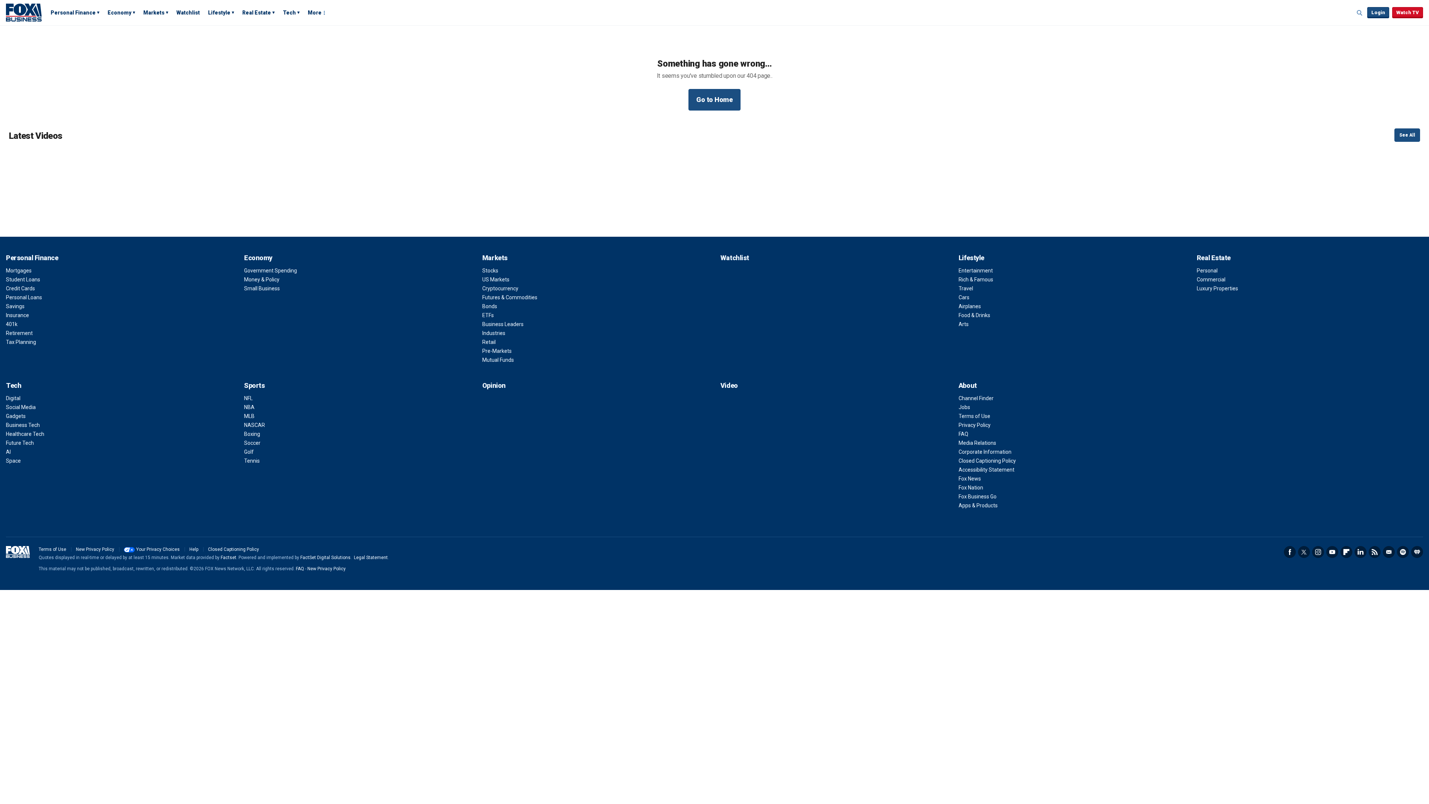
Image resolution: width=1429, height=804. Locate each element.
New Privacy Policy (95, 549)
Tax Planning (21, 342)
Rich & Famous (976, 280)
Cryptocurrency (500, 288)
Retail (489, 342)
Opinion (494, 385)
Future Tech (20, 443)
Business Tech (23, 425)
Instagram (1318, 552)
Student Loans (23, 280)
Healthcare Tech (25, 434)
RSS (1375, 552)
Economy (119, 13)
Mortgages (19, 271)
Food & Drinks (974, 315)
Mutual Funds (498, 360)
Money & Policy (261, 280)
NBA (249, 407)
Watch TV (1407, 12)
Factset (228, 557)
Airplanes (970, 306)
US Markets (495, 280)
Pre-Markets (497, 351)
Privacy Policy (975, 425)
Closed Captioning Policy (987, 461)
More (315, 13)
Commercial (1211, 280)
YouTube (1332, 552)
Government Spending (270, 271)
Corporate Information (985, 452)
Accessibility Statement (986, 470)
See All (1407, 135)
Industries (493, 333)
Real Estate (256, 13)
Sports (254, 385)
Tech (289, 13)
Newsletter (1389, 552)
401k (11, 324)
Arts (964, 324)
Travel (966, 288)
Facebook (1290, 552)
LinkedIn (1360, 552)
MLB (249, 416)
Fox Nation (971, 488)
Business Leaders (503, 324)
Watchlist (188, 13)
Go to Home (714, 99)
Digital (13, 398)
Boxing (252, 434)
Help (193, 549)
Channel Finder (976, 398)
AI (8, 452)
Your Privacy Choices (158, 549)
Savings (15, 306)
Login (1378, 12)
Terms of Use (974, 416)
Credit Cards (20, 288)
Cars (964, 297)
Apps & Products (978, 505)
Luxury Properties (1217, 288)
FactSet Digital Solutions (325, 557)
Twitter (1304, 552)
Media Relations (977, 443)
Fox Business (24, 12)
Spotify (1403, 552)
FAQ (963, 434)
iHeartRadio (1417, 552)
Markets (153, 13)
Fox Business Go (978, 497)
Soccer (252, 443)
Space (13, 461)
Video (729, 385)
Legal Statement (371, 557)
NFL (248, 398)
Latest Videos (35, 136)
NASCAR (254, 425)
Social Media (21, 407)
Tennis (252, 461)
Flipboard (1346, 552)
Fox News (970, 479)
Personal (1207, 271)
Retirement (19, 333)
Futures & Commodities (509, 297)
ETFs (488, 315)
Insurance (17, 315)
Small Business (262, 288)
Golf (249, 452)
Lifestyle (219, 13)
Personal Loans (24, 297)
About (968, 385)
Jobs (964, 407)
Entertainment (976, 271)
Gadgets (16, 416)
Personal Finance (73, 13)
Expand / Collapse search (1359, 13)
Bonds (489, 306)
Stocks (490, 271)
